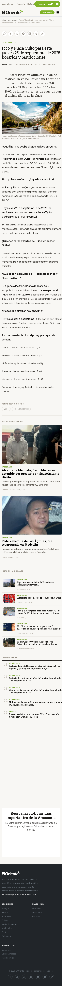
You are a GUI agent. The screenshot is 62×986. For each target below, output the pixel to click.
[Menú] (58, 12)
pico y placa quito (21, 409)
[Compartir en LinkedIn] (29, 33)
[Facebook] (10, 977)
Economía (6, 916)
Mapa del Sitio (8, 958)
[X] (17, 977)
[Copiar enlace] (42, 33)
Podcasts (20, 4)
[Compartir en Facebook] (10, 33)
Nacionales (12, 20)
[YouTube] (38, 977)
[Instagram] (24, 977)
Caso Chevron (8, 4)
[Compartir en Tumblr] (36, 33)
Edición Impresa (9, 954)
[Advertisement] (31, 761)
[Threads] (31, 977)
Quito (6, 409)
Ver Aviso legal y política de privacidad (19, 894)
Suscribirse (47, 12)
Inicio (4, 20)
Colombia (6, 936)
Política (5, 920)
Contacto (6, 950)
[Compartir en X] (17, 33)
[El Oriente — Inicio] (12, 12)
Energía (5, 908)
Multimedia (37, 912)
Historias (31, 4)
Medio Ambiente (9, 924)
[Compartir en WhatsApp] (4, 33)
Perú (4, 932)
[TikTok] (51, 977)
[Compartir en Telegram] (23, 33)
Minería (5, 912)
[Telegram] (45, 977)
